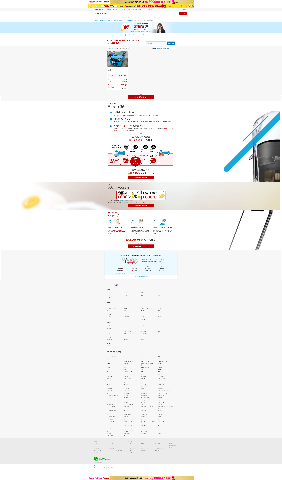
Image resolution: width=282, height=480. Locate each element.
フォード (143, 319)
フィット (160, 419)
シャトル (160, 404)
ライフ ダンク (110, 433)
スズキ (159, 295)
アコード (109, 378)
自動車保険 (157, 450)
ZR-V (142, 374)
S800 (142, 371)
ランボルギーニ (144, 333)
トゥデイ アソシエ (111, 416)
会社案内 (112, 448)
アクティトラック (145, 376)
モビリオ (126, 431)
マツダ (108, 295)
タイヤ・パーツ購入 (145, 448)
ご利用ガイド (102, 17)
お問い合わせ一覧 (105, 467)
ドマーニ (126, 416)
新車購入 (143, 443)
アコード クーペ (144, 378)
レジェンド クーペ (111, 435)
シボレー (160, 316)
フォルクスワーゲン (145, 308)
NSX (125, 369)
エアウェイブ (110, 390)
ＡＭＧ (142, 310)
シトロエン (109, 339)
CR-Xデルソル (144, 356)
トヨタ (108, 292)
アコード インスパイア (129, 378)
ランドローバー (127, 325)
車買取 (101, 20)
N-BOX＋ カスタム (128, 363)
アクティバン (161, 376)
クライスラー (127, 316)
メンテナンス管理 (131, 448)
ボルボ (108, 345)
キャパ (108, 397)
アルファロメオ (127, 331)
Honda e (126, 358)
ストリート (126, 410)
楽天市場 (184, 9)
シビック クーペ (127, 402)
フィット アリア (110, 421)
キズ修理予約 (144, 445)
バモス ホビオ (110, 419)
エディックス (127, 390)
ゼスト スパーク (127, 414)
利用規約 (96, 452)
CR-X (125, 356)
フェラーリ (160, 331)
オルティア (126, 395)
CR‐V (108, 358)
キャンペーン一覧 (143, 17)
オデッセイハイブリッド (112, 395)
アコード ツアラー (162, 378)
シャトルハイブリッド (112, 406)
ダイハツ (109, 297)
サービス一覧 (96, 467)
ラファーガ (143, 433)
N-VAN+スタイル (145, 367)
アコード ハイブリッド (112, 381)
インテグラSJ (127, 388)
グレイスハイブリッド (146, 397)
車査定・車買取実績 (126, 17)
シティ (159, 400)
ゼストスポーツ (144, 414)
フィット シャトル (128, 421)
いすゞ (125, 297)
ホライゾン (109, 431)
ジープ (142, 316)
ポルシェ (109, 310)
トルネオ (143, 416)
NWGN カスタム (145, 369)
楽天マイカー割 (131, 452)
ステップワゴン (127, 406)
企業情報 (170, 443)
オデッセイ (126, 393)
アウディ (160, 308)
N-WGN (160, 367)
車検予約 (129, 445)
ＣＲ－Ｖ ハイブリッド (112, 356)
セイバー (160, 410)
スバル (125, 295)
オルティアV (161, 395)
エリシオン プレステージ (164, 390)
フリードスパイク (128, 429)
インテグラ (109, 388)
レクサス (126, 292)
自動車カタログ (144, 450)
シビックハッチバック (129, 404)
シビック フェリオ (111, 404)
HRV (142, 358)
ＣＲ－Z (160, 356)
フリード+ (160, 425)
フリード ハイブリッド (146, 425)
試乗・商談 (130, 443)
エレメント (109, 393)
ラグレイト (126, 433)
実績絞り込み (171, 43)
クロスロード (161, 397)
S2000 (159, 369)
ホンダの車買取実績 (118, 20)
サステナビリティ (114, 467)
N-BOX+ (108, 363)
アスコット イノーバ (111, 384)
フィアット (143, 331)
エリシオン (143, 390)
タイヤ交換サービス (159, 448)
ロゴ (125, 435)
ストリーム (143, 410)
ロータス (143, 325)
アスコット (160, 381)
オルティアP (144, 395)
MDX (159, 358)
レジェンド (160, 433)
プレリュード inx (162, 429)
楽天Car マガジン (131, 450)
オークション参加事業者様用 (154, 17)
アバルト (109, 331)
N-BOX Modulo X (128, 361)
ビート (125, 419)
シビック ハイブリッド (163, 402)
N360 (108, 369)
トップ (96, 17)
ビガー (142, 419)
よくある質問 (134, 17)
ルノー (142, 339)
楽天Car (96, 20)
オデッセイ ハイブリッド (147, 393)
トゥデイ (160, 414)
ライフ (159, 431)
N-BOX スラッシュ (162, 361)
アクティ (126, 376)
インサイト (126, 384)
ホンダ (159, 292)
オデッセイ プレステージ (164, 393)
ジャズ (142, 404)
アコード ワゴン (144, 381)
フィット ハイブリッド (163, 421)
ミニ (125, 310)
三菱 (142, 295)
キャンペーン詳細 (124, 200)
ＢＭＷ (125, 308)
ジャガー (109, 325)
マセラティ (109, 333)
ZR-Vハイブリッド (162, 374)
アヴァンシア (110, 376)
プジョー (126, 339)
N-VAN (108, 367)
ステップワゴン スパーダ (147, 406)
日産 (142, 292)
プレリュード (144, 429)
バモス (159, 416)
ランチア (126, 333)
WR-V (108, 374)
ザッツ (125, 400)
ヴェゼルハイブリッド (163, 388)
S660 (108, 371)
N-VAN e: (126, 367)
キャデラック (110, 316)
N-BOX (108, 361)
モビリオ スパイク (145, 431)
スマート (160, 310)
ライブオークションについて (113, 17)
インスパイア (161, 384)
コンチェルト (110, 400)
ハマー (125, 319)
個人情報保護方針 (172, 445)
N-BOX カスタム (145, 361)
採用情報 (170, 447)
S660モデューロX (128, 371)
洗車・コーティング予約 (159, 445)
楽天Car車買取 (158, 443)
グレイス (126, 397)
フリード (109, 425)
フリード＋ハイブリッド (112, 429)
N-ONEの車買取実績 (128, 20)
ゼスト (108, 414)
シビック (109, 402)
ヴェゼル (143, 388)
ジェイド (143, 400)
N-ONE (159, 363)
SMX (159, 371)
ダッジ (108, 319)
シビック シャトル (145, 402)
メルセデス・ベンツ (111, 308)
